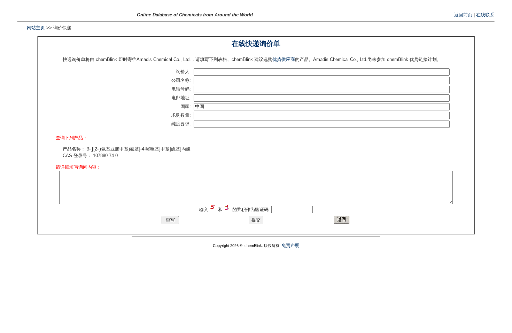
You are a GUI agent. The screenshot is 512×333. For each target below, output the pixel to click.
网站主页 (36, 27)
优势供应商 (283, 59)
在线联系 (485, 14)
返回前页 (463, 14)
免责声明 (290, 245)
